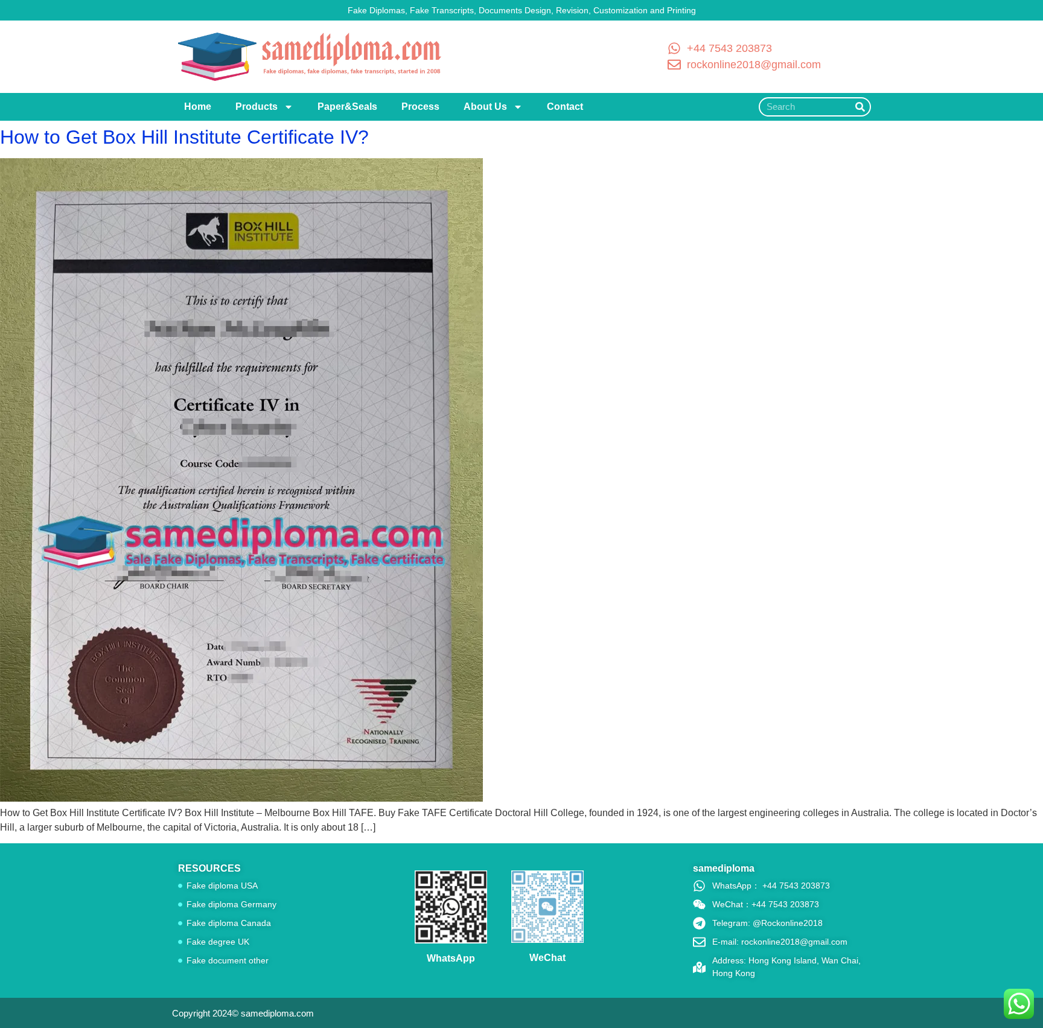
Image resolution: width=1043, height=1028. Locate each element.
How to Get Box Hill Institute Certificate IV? (184, 137)
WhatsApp (451, 958)
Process (420, 106)
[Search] (860, 106)
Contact (565, 106)
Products (256, 106)
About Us (485, 106)
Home (197, 106)
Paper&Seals (347, 106)
